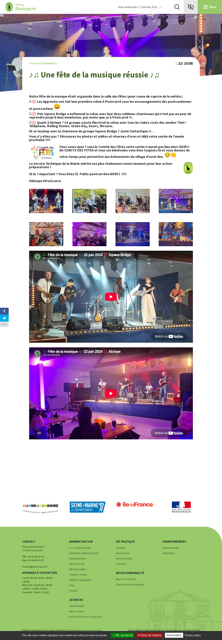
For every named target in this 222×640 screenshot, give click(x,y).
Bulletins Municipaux (80, 580)
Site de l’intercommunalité (130, 584)
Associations (123, 553)
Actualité (35, 63)
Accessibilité (135, 630)
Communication (77, 558)
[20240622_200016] (89, 212)
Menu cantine (76, 611)
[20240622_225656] (133, 245)
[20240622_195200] (133, 212)
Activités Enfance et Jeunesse (85, 616)
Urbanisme (168, 553)
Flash (72, 585)
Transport (121, 564)
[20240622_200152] (46, 245)
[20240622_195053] (176, 212)
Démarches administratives (84, 553)
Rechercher (177, 7)
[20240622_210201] (89, 245)
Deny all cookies (150, 635)
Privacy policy (193, 635)
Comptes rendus (78, 574)
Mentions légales (155, 630)
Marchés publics (77, 569)
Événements (50, 63)
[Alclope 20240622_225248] (176, 245)
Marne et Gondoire (126, 579)
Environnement (171, 547)
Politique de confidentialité (183, 630)
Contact (73, 590)
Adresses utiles (124, 558)
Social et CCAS (77, 564)
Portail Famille (76, 606)
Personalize (174, 635)
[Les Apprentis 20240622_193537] (46, 212)
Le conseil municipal (80, 547)
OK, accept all (124, 635)
